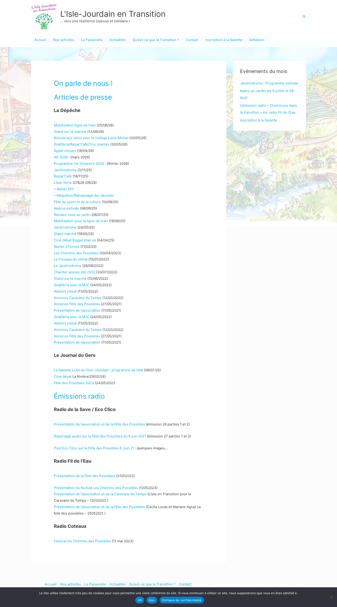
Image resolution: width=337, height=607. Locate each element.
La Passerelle (92, 40)
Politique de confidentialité (182, 600)
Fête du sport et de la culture (77, 202)
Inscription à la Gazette (223, 40)
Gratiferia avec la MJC (71, 285)
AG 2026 (61, 157)
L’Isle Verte (63, 182)
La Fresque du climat (71, 259)
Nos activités (63, 40)
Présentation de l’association (77, 310)
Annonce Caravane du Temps (78, 298)
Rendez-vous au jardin (72, 215)
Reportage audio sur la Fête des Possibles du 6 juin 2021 (100, 436)
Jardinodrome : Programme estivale (269, 83)
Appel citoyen (65, 150)
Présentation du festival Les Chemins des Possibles (96, 488)
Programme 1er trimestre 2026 (79, 163)
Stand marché (65, 234)
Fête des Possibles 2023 (74, 383)
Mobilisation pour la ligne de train (81, 221)
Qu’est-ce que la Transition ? (156, 40)
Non (152, 600)
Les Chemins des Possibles (76, 253)
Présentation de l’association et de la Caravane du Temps (100, 494)
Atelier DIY (65, 189)
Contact (192, 40)
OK (140, 600)
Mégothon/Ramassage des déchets (85, 195)
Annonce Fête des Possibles (77, 304)
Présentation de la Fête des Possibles (84, 476)
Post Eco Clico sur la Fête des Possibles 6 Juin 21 (94, 448)
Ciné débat (63, 376)
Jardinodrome (65, 170)
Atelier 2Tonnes (67, 246)
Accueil (40, 40)
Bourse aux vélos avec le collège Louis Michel (91, 138)
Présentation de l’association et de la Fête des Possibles (100, 424)
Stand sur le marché (70, 131)
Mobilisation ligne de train (75, 125)
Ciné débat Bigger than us (75, 240)
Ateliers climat (65, 291)
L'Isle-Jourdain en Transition (113, 14)
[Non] (331, 597)
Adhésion (257, 40)
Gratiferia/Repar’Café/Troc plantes (81, 144)
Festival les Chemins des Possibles (82, 541)
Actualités (118, 40)
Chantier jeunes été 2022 (74, 272)
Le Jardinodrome (67, 265)
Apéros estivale (66, 208)
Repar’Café (63, 176)
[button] (304, 16)
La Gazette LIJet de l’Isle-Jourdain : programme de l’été (98, 370)
